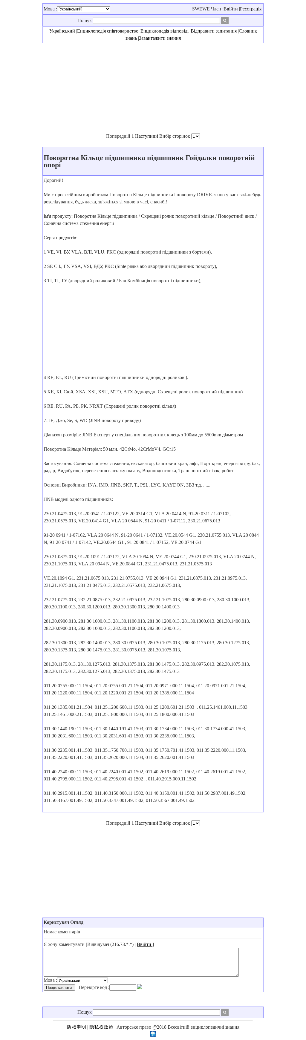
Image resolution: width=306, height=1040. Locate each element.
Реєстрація (250, 8)
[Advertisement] (153, 88)
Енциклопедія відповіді (165, 30)
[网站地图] (153, 1035)
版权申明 (76, 1027)
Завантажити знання (160, 38)
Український (62, 30)
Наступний (147, 136)
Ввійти (231, 8)
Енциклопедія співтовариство (108, 30)
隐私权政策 (101, 1027)
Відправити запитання (214, 30)
